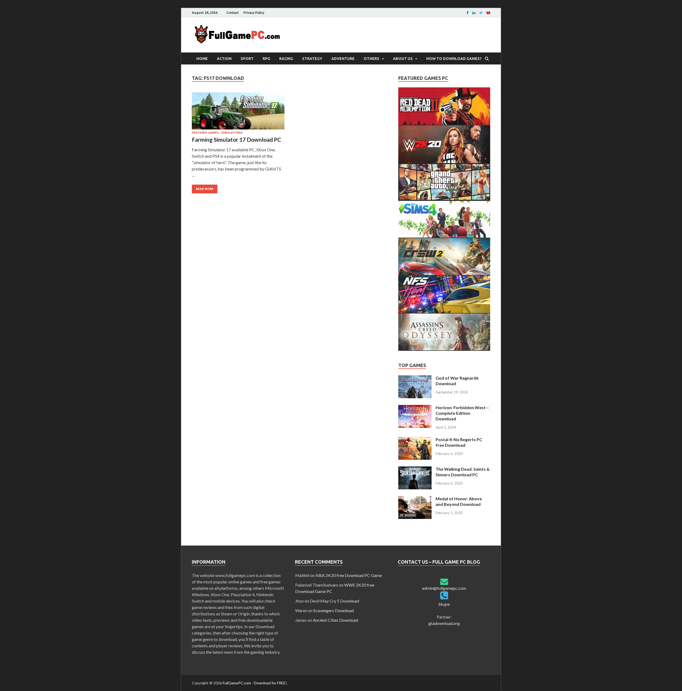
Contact (232, 12)
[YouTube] (488, 12)
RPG (266, 58)
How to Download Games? (454, 58)
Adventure (343, 58)
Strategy (312, 58)
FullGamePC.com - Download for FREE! (255, 683)
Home (202, 58)
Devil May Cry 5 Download (334, 600)
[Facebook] (467, 12)
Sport (247, 58)
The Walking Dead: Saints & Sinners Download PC (463, 471)
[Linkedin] (474, 12)
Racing (286, 58)
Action (224, 58)
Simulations (231, 132)
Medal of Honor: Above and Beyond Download (459, 501)
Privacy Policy (253, 12)
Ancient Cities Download (335, 620)
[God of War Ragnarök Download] (415, 378)
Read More (204, 188)
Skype (444, 604)
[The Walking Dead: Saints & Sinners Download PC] (415, 469)
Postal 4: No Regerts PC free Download (459, 442)
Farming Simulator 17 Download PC (236, 139)
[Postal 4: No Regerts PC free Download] (415, 439)
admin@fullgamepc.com (444, 588)
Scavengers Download (333, 610)
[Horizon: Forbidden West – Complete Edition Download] (415, 407)
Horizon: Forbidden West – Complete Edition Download (462, 413)
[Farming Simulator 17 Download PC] (238, 111)
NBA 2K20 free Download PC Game (348, 575)
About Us (403, 58)
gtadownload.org (444, 623)
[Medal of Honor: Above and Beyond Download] (415, 499)
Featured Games (205, 132)
